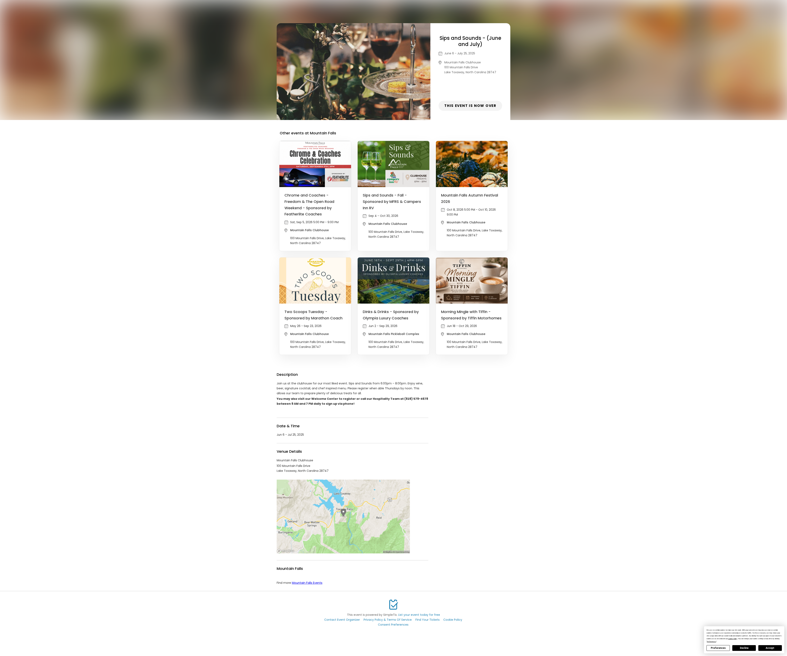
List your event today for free (419, 615)
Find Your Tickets (427, 620)
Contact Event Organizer (342, 620)
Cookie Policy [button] (732, 639)
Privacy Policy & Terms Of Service (388, 620)
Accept (770, 648)
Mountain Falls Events (307, 583)
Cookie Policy (452, 620)
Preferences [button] (711, 641)
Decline (744, 648)
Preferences (718, 648)
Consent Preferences (393, 625)
